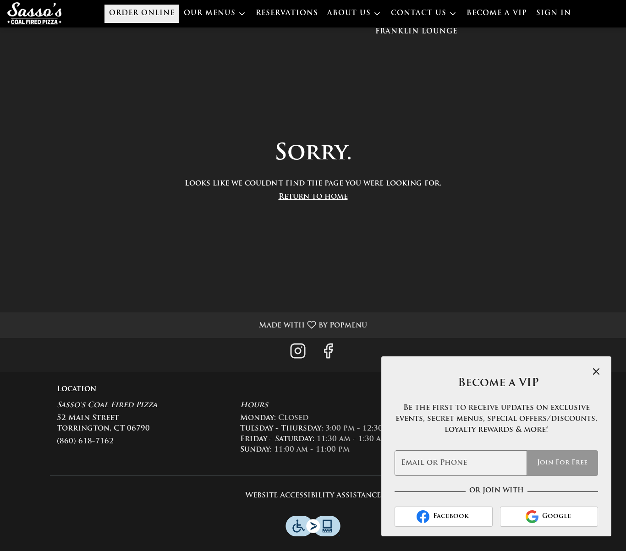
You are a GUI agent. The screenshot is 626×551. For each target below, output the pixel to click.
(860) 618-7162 (85, 441)
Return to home (313, 197)
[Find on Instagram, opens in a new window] (298, 355)
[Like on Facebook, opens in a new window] (328, 355)
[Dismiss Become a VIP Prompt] (596, 371)
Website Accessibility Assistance (313, 495)
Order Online (142, 13)
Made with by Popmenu (187, 325)
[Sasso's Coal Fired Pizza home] (48, 13)
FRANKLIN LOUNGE (416, 31)
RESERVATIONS (287, 13)
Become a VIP (497, 13)
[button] (215, 14)
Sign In (553, 13)
